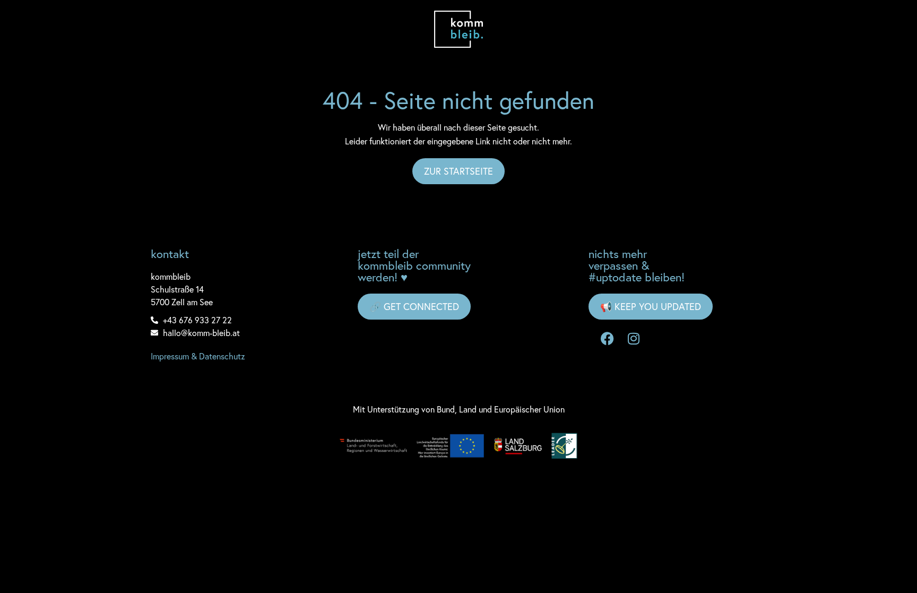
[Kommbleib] (458, 29)
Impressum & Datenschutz (198, 356)
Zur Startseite (458, 171)
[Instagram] (633, 338)
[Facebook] (607, 338)
